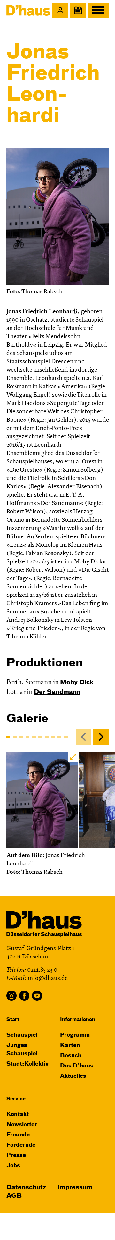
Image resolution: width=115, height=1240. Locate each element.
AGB (14, 1196)
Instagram (11, 996)
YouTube (37, 996)
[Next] (101, 737)
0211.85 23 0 (42, 970)
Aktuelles (73, 1076)
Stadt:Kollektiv (27, 1064)
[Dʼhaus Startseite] (28, 10)
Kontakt (17, 1114)
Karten (70, 1045)
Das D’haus (76, 1066)
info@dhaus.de (48, 978)
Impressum (74, 1188)
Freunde (18, 1135)
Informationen (77, 1019)
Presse (16, 1155)
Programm (75, 1035)
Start (12, 1019)
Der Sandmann (57, 692)
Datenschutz (26, 1188)
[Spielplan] (78, 10)
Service (16, 1098)
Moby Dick (77, 682)
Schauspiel (21, 1035)
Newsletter (21, 1124)
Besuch (70, 1056)
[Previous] (83, 737)
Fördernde (20, 1145)
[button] (60, 10)
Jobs (13, 1165)
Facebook (24, 996)
